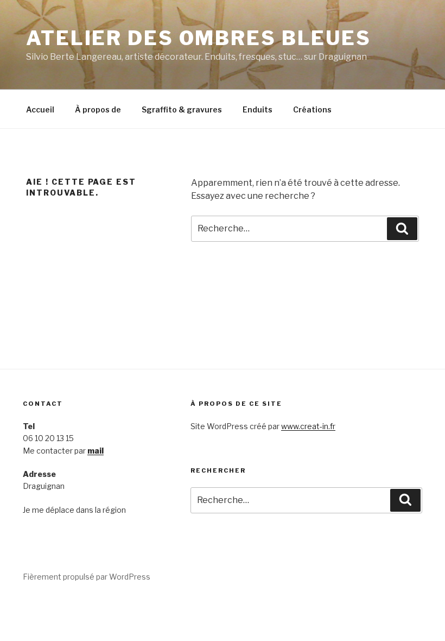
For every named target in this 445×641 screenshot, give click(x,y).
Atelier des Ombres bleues (198, 38)
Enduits (257, 109)
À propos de (98, 109)
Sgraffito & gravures (182, 109)
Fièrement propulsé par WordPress (86, 576)
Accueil (40, 109)
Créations (312, 109)
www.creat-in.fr (308, 426)
